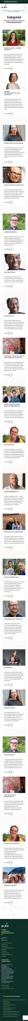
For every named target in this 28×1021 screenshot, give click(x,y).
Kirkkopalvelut (6, 1003)
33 (21, 914)
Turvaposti (3, 951)
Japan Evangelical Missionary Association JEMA (14, 999)
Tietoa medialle (5, 987)
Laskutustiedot (5, 985)
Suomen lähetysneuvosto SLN (10, 1013)
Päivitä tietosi (4, 946)
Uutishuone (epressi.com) (7, 988)
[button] (25, 6)
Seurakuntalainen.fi (7, 1009)
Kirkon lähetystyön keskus (9, 1004)
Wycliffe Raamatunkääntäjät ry (10, 1016)
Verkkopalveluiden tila (6, 954)
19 (10, 914)
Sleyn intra (3, 949)
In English (3, 956)
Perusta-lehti (6, 1006)
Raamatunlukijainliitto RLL (9, 1008)
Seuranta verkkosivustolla (7, 948)
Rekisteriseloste (5, 953)
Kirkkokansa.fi (6, 1001)
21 (17, 914)
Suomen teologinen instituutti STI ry (11, 1014)
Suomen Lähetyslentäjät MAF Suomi (11, 1011)
